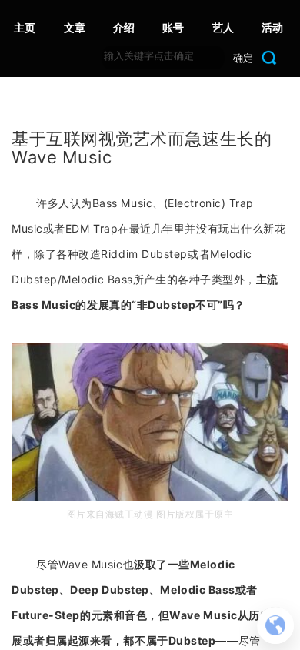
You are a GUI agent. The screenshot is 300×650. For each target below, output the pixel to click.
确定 (243, 57)
